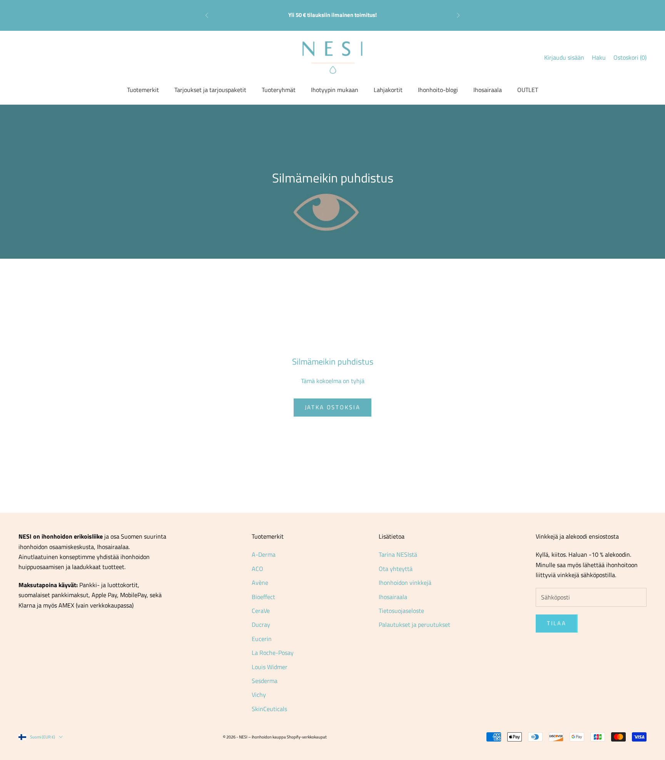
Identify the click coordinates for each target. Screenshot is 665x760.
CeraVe (261, 610)
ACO (257, 568)
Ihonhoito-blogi (438, 89)
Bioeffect (263, 596)
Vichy (259, 694)
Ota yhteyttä (396, 568)
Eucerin (262, 638)
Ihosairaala (487, 89)
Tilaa (556, 623)
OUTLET (527, 89)
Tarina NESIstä (398, 554)
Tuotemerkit (143, 89)
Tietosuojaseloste (401, 610)
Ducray (261, 624)
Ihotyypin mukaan (334, 89)
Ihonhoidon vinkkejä (405, 582)
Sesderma (264, 680)
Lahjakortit (388, 89)
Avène (260, 582)
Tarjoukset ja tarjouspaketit (210, 89)
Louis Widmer (269, 666)
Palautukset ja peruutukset (414, 624)
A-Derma (264, 554)
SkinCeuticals (269, 708)
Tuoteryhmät (279, 89)
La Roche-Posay (273, 652)
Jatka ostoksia (333, 407)
